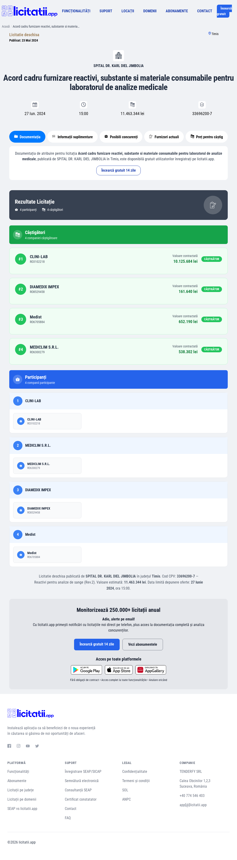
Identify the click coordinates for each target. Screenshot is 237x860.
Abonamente (16, 781)
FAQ (68, 818)
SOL (125, 790)
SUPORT (106, 11)
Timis (215, 34)
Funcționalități (18, 771)
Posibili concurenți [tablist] (123, 137)
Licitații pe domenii (21, 799)
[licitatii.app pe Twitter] (37, 746)
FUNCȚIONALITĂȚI (76, 11)
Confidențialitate (134, 771)
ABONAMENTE (177, 11)
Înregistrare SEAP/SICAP (83, 771)
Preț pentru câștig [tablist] (209, 137)
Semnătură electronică (82, 781)
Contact (70, 808)
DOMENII (149, 11)
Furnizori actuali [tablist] (166, 137)
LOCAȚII (128, 11)
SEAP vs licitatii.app (22, 808)
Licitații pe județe (20, 790)
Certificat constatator (81, 799)
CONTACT (204, 11)
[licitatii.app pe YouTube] (28, 746)
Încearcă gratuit (224, 11)
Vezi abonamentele (142, 644)
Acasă (6, 26)
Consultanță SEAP (78, 790)
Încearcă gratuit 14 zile (118, 170)
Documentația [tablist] (30, 137)
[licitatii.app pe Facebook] (9, 746)
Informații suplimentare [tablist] (75, 137)
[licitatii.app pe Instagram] (18, 746)
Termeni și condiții (136, 781)
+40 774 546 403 (192, 795)
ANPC (126, 799)
